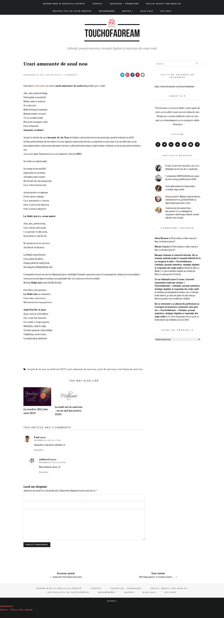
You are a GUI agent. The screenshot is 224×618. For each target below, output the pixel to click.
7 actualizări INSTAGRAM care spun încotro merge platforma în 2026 (182, 178)
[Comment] (143, 75)
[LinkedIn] (177, 144)
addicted (44, 459)
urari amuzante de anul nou (81, 369)
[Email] (190, 144)
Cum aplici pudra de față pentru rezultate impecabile (180, 188)
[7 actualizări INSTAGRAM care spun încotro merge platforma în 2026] (158, 179)
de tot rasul (54, 75)
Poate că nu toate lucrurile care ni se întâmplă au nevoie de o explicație (182, 167)
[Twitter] (164, 144)
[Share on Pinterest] (137, 75)
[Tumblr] (197, 144)
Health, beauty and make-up (163, 4)
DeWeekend (6, 606)
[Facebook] (157, 144)
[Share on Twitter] (122, 75)
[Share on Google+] (127, 75)
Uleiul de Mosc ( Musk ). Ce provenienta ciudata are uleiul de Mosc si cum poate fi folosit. (177, 271)
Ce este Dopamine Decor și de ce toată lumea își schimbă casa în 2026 (177, 318)
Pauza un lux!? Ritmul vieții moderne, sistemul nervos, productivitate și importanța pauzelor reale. (182, 199)
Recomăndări (107, 11)
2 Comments (70, 75)
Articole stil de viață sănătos (72, 11)
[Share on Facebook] (132, 75)
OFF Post (166, 11)
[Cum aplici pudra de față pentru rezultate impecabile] (158, 189)
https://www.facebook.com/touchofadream (174, 86)
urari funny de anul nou (130, 369)
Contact (97, 4)
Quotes (126, 11)
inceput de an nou (36, 369)
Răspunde (38, 450)
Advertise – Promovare (124, 4)
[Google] (171, 144)
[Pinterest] (184, 144)
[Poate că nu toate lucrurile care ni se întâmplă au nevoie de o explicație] (158, 168)
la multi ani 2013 (56, 369)
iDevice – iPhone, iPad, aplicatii (16, 609)
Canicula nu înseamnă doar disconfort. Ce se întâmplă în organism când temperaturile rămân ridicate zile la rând (182, 212)
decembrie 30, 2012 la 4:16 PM (52, 462)
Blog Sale (147, 11)
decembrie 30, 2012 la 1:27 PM (47, 440)
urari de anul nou (107, 369)
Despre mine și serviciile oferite (64, 4)
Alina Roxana (161, 238)
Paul (36, 437)
